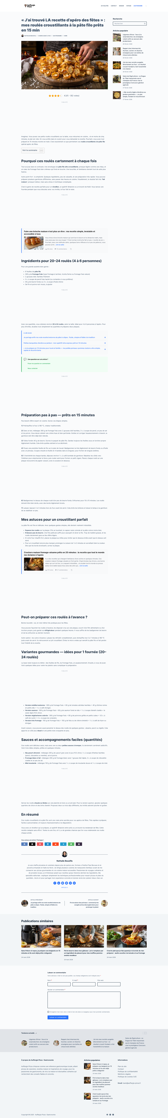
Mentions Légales (124, 1074)
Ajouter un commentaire (56, 990)
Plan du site (122, 1066)
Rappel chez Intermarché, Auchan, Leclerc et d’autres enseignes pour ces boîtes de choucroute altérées (71, 1042)
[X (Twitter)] (32, 844)
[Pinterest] (40, 844)
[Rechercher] (146, 6)
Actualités (104, 6)
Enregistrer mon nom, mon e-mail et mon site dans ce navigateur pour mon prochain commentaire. (80, 1012)
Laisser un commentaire (57, 1017)
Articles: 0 (64, 887)
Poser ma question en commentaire (39, 363)
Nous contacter (33, 368)
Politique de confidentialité (128, 1071)
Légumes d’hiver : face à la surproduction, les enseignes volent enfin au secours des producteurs (39, 1042)
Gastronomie (138, 6)
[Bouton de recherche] (145, 23)
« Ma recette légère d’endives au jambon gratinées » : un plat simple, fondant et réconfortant (134, 94)
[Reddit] (55, 844)
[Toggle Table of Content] (40, 150)
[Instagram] (113, 1114)
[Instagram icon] (66, 883)
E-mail (75, 980)
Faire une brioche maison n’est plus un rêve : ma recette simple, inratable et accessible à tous (59, 232)
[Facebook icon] (54, 883)
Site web (100, 980)
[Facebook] (24, 844)
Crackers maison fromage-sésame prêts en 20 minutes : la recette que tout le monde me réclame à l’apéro (64, 553)
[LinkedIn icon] (58, 883)
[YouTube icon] (74, 883)
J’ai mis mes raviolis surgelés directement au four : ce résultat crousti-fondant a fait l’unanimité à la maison (103, 1042)
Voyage (128, 6)
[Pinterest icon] (70, 883)
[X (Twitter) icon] (62, 883)
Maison (121, 6)
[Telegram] (63, 844)
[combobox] (128, 23)
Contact (114, 6)
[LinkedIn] (48, 844)
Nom (50, 980)
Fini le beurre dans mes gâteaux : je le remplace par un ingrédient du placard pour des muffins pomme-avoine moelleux (83, 953)
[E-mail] (79, 844)
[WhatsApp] (71, 844)
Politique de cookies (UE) (127, 1077)
